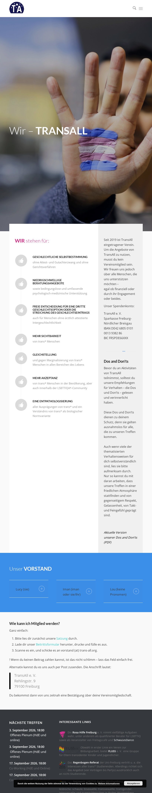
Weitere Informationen (109, 783)
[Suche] (132, 8)
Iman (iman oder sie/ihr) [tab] (71, 592)
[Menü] (141, 9)
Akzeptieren (133, 783)
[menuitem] (132, 8)
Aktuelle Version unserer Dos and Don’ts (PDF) (120, 537)
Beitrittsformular (48, 644)
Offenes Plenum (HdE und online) (28, 737)
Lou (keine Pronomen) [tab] (118, 592)
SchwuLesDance (124, 740)
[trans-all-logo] (16, 8)
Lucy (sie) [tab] (22, 589)
